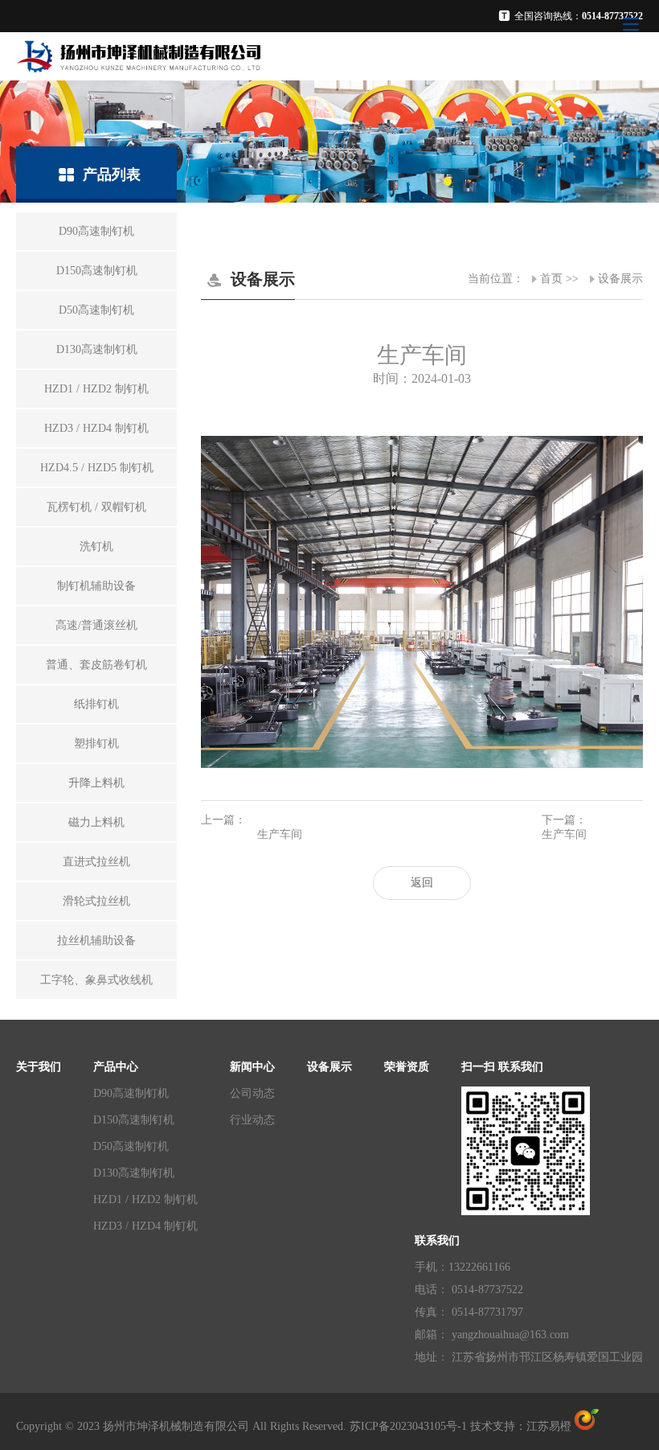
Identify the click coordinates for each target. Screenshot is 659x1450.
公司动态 (252, 1093)
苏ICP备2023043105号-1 (408, 1426)
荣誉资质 (406, 1067)
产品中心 (115, 1067)
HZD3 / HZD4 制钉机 (145, 1226)
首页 (551, 279)
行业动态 (252, 1120)
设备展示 (620, 279)
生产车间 (279, 834)
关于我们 (38, 1067)
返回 (422, 883)
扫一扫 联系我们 (502, 1067)
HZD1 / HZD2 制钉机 (145, 1199)
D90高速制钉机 (131, 1093)
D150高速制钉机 (133, 1120)
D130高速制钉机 (133, 1173)
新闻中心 (252, 1067)
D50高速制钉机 (131, 1146)
